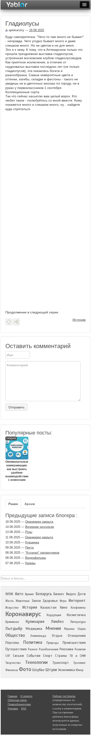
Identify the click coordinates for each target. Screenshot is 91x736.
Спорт (47, 656)
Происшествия (74, 643)
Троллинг (79, 663)
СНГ (7, 656)
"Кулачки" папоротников (42, 552)
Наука (82, 629)
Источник (79, 320)
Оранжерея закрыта (39, 521)
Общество (15, 635)
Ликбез (57, 621)
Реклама (66, 649)
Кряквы (30, 563)
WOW (9, 594)
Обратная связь (17, 700)
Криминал (12, 622)
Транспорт (60, 663)
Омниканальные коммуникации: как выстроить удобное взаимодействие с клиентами (16, 459)
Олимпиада (38, 636)
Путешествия (16, 649)
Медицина (34, 629)
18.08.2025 (36, 30)
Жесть (9, 601)
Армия (29, 594)
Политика (32, 642)
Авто (19, 593)
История (29, 607)
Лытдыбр (13, 628)
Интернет (77, 600)
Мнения (53, 628)
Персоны (12, 643)
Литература (78, 622)
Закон (36, 601)
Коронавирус (23, 614)
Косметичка (76, 615)
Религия (80, 649)
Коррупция (54, 615)
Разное (33, 649)
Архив (29, 504)
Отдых (57, 636)
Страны (61, 656)
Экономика (66, 670)
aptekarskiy (16, 30)
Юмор (80, 670)
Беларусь (43, 593)
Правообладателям (19, 704)
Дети (81, 594)
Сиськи (18, 656)
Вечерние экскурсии (39, 527)
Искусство (12, 608)
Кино (63, 607)
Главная (12, 696)
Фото (25, 669)
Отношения (77, 636)
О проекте (26, 696)
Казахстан (48, 607)
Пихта (29, 547)
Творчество (13, 663)
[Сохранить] (9, 322)
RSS (23, 708)
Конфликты (78, 608)
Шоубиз (38, 670)
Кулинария (34, 621)
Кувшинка (32, 542)
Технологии (36, 662)
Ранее (13, 504)
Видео (71, 594)
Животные (23, 601)
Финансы (11, 670)
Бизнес (58, 594)
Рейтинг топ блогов (63, 696)
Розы (28, 532)
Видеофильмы (35, 558)
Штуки (51, 669)
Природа (52, 643)
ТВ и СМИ (78, 656)
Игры (63, 601)
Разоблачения (48, 649)
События (33, 656)
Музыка (69, 629)
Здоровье (50, 601)
